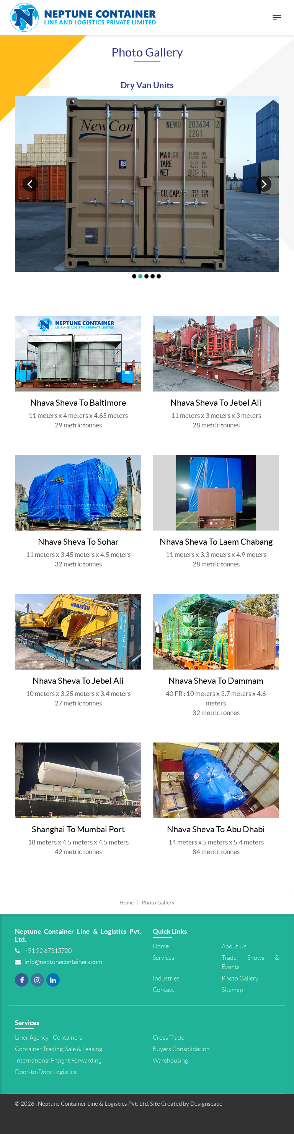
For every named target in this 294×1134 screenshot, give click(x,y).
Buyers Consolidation (181, 1049)
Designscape (206, 1104)
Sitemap (232, 990)
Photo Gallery (240, 978)
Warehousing (170, 1060)
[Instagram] (37, 982)
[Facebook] (21, 982)
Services (163, 957)
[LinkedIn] (53, 982)
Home (126, 902)
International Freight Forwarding (58, 1060)
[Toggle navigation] (277, 17)
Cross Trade (168, 1037)
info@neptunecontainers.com (63, 962)
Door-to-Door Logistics (45, 1072)
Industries (166, 978)
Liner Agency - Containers (48, 1037)
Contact (163, 990)
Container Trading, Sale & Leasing (58, 1049)
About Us (234, 946)
